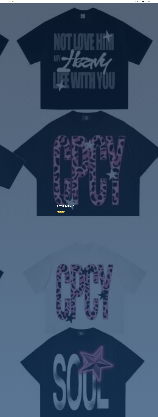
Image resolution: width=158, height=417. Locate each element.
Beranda (136, 1)
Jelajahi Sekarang (61, 211)
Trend (146, 1)
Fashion (139, 1)
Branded (143, 1)
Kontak (149, 1)
